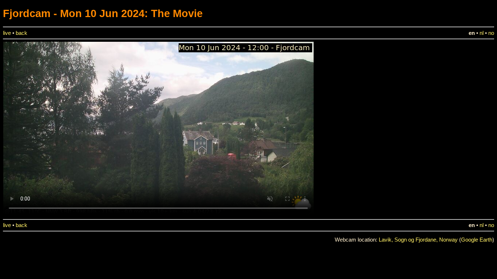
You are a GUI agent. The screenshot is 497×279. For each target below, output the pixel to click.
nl (482, 33)
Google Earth (476, 240)
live (7, 33)
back (21, 33)
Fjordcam (27, 13)
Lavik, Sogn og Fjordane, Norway (418, 240)
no (491, 33)
